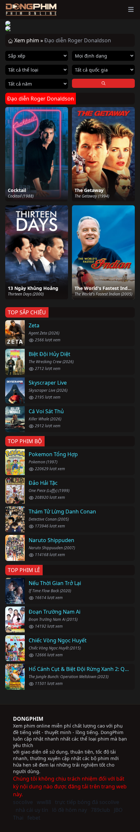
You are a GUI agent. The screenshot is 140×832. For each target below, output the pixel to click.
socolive (23, 802)
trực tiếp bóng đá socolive (87, 802)
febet (33, 817)
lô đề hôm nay (69, 809)
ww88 (44, 802)
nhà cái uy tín (32, 809)
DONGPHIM (28, 718)
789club (100, 809)
